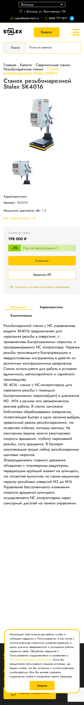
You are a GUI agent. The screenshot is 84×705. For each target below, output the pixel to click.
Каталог (46, 32)
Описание (18, 307)
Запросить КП (42, 275)
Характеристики (51, 307)
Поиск (15, 47)
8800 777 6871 (58, 18)
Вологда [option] (27, 4)
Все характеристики (16, 218)
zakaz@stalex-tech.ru (27, 18)
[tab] (18, 307)
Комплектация (21, 315)
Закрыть (42, 685)
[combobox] (42, 4)
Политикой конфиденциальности (31, 660)
